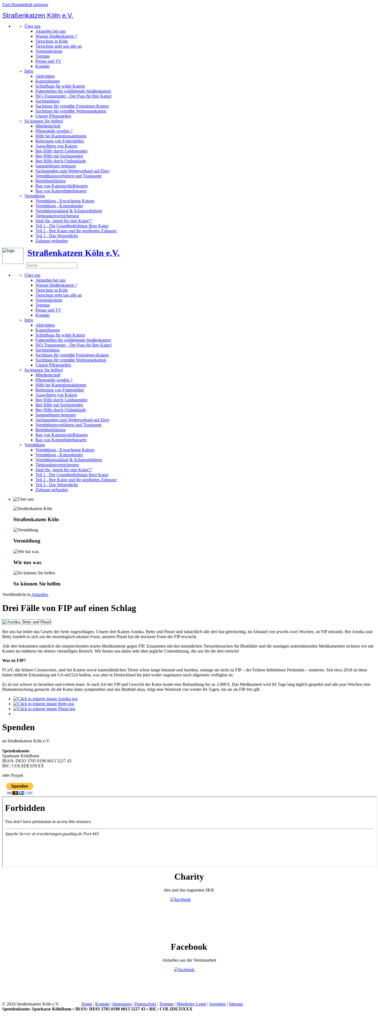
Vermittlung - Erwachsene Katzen (64, 200)
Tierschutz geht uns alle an (58, 46)
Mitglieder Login (191, 1004)
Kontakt (42, 66)
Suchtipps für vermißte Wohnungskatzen (70, 111)
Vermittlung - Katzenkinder (59, 205)
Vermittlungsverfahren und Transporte (68, 176)
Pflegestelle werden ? (54, 131)
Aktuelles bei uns (50, 31)
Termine (42, 56)
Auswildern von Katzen (56, 146)
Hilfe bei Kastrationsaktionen (60, 136)
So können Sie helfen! (43, 121)
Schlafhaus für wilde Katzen (60, 86)
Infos (28, 71)
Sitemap (236, 1004)
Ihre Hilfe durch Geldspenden (61, 151)
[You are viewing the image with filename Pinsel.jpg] (44, 708)
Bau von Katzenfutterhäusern (61, 191)
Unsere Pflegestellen (53, 116)
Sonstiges (217, 1004)
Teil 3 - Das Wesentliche (56, 235)
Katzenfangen (47, 81)
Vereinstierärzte (48, 51)
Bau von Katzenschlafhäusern (61, 186)
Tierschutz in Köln (51, 41)
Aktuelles (39, 594)
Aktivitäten (45, 76)
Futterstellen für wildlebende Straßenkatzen (73, 91)
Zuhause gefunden (51, 240)
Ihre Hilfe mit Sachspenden (59, 156)
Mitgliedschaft (47, 126)
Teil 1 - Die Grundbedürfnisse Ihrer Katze (71, 225)
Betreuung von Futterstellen (59, 141)
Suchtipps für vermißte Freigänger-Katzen (72, 106)
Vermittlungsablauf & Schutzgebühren (68, 210)
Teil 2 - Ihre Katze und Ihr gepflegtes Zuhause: (76, 230)
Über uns (32, 26)
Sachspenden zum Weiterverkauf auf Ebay (72, 171)
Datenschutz (145, 1004)
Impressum (121, 1004)
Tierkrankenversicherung (57, 215)
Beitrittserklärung (50, 181)
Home (86, 1004)
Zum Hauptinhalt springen (25, 4)
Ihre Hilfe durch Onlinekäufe (60, 161)
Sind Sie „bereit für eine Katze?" (63, 220)
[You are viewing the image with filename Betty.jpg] (43, 703)
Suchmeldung (47, 101)
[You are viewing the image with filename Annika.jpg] (45, 698)
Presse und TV (48, 61)
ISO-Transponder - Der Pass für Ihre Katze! (73, 96)
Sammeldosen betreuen (55, 166)
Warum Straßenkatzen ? (56, 36)
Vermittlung (34, 195)
